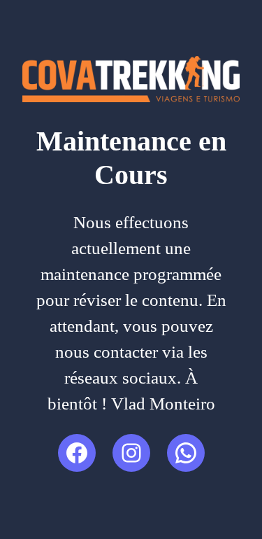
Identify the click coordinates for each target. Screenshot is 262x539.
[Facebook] (77, 453)
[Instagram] (131, 453)
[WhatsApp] (186, 453)
